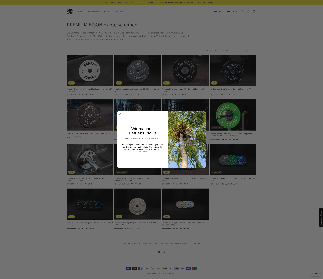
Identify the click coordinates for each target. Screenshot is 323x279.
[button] (120, 114)
